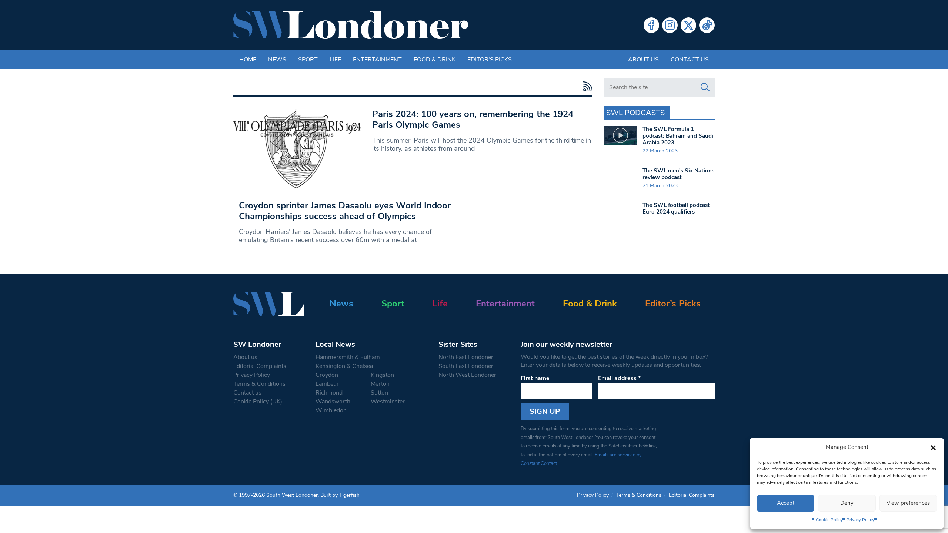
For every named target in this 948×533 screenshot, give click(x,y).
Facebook (651, 25)
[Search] (705, 87)
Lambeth (327, 384)
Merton (380, 384)
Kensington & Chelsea (344, 366)
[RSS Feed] (585, 86)
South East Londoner (465, 366)
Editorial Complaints (259, 366)
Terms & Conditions (259, 384)
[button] (933, 447)
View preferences (908, 503)
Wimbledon (331, 410)
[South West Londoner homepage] (350, 25)
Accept (785, 503)
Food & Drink (434, 60)
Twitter (688, 25)
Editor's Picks (489, 60)
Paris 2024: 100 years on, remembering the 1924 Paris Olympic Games (472, 119)
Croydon (327, 375)
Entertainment (377, 60)
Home (247, 60)
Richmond (329, 393)
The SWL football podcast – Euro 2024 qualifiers (678, 208)
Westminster (388, 402)
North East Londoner (465, 357)
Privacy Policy (860, 520)
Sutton (379, 393)
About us (643, 60)
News (277, 60)
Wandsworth (333, 402)
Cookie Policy (829, 520)
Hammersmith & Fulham (348, 357)
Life (335, 60)
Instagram (670, 25)
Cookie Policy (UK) (257, 402)
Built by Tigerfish (340, 495)
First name (535, 378)
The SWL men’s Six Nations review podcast (678, 174)
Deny (847, 503)
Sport (308, 60)
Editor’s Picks (673, 303)
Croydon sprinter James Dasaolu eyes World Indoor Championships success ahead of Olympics (345, 211)
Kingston (382, 375)
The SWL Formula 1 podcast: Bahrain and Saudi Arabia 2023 (677, 135)
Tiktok (707, 25)
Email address (619, 378)
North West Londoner (467, 375)
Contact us (690, 60)
